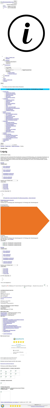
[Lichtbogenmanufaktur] (7, 1)
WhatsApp (2, 298)
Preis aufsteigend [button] (6, 166)
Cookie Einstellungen (7, 333)
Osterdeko (8, 128)
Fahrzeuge (8, 102)
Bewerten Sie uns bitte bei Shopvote (7, 363)
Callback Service (6, 331)
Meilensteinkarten (9, 117)
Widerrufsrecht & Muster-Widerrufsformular (12, 326)
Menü (2, 83)
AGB (4, 329)
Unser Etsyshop (4, 312)
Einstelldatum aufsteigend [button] (8, 173)
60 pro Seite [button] (5, 187)
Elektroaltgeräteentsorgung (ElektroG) (11, 327)
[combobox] (4, 164)
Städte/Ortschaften (9, 95)
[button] (6, 60)
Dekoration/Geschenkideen (11, 123)
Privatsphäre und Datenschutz (9, 330)
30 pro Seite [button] (5, 186)
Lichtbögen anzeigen (10, 99)
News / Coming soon (10, 57)
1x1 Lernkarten (9, 115)
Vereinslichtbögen (9, 109)
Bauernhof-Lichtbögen (10, 103)
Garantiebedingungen (7, 323)
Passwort (7, 69)
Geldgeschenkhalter (10, 124)
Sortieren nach (4, 180)
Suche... (15, 3)
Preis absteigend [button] (6, 167)
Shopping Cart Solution (13, 402)
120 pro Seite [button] (6, 188)
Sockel (4, 111)
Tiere (7, 105)
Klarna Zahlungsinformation (9, 322)
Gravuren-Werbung (7, 134)
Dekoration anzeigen (10, 122)
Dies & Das (8, 96)
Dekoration (5, 121)
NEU (10, 138)
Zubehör (5, 132)
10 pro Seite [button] (5, 184)
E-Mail (7, 68)
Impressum (5, 318)
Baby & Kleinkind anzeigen (11, 114)
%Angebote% (6, 138)
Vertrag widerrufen (4, 402)
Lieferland (8, 61)
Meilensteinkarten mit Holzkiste (12, 118)
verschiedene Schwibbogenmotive (13, 108)
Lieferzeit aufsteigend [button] (7, 177)
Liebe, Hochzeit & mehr (11, 107)
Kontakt (4, 324)
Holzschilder (8, 130)
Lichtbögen (5, 98)
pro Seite (2, 191)
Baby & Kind (8, 104)
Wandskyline (5, 91)
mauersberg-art (4, 315)
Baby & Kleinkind (7, 112)
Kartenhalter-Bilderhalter (11, 125)
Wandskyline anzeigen (10, 92)
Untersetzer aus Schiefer (11, 129)
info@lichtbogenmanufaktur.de (7, 297)
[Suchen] (13, 3)
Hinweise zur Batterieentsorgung (10, 320)
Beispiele (8, 58)
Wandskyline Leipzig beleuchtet (7, 200)
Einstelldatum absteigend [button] (8, 174)
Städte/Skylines (9, 101)
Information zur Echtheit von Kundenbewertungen (13, 319)
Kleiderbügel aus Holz (10, 116)
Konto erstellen (11, 72)
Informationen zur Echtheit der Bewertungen (37, 406)
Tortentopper (8, 127)
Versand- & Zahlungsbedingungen (10, 325)
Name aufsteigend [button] (7, 170)
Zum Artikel (3, 240)
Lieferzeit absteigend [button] (7, 178)
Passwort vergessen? (12, 73)
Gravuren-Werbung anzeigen (12, 135)
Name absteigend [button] (6, 171)
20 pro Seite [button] (5, 185)
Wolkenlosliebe (4, 313)
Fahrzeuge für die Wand (11, 94)
